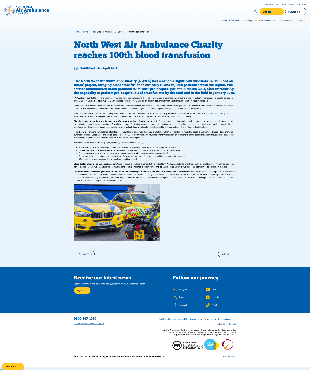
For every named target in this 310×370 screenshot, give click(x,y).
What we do (234, 20)
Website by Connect (229, 356)
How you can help (267, 20)
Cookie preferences (167, 318)
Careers (291, 4)
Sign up (80, 290)
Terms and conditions (227, 319)
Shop (300, 20)
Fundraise (294, 11)
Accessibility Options (272, 4)
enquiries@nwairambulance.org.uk (89, 323)
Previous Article (85, 253)
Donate (267, 11)
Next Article (226, 253)
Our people (249, 20)
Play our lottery (286, 20)
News (85, 31)
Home (224, 20)
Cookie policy (196, 319)
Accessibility (183, 319)
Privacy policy (210, 319)
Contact (284, 4)
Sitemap (221, 323)
